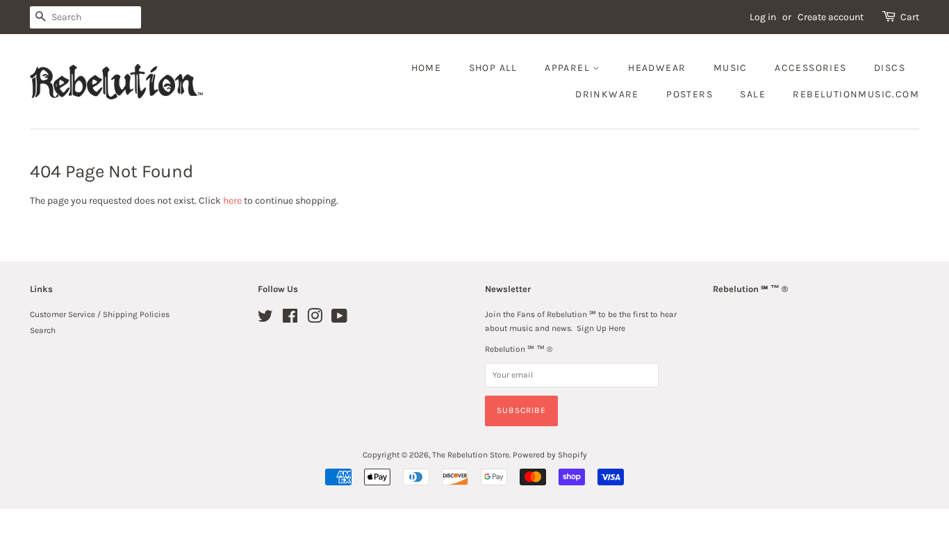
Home (426, 68)
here (232, 201)
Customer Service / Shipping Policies (100, 314)
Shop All (493, 68)
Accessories (810, 68)
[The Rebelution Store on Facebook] (290, 319)
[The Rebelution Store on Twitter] (265, 319)
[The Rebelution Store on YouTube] (339, 319)
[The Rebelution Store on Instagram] (314, 319)
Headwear (657, 68)
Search (43, 330)
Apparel (569, 68)
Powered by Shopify (550, 455)
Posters (689, 94)
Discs (889, 68)
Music (730, 68)
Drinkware (607, 94)
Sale (753, 94)
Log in (763, 17)
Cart (909, 17)
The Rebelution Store (470, 455)
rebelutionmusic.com (856, 94)
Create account (831, 17)
